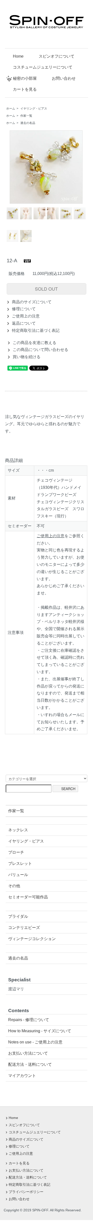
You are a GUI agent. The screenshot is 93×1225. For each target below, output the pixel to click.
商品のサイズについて (32, 302)
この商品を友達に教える (34, 343)
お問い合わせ (64, 78)
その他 (14, 886)
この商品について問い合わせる (40, 349)
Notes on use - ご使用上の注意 (35, 1042)
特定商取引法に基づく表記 (36, 330)
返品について (24, 323)
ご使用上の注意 (26, 316)
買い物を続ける (26, 357)
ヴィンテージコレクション (32, 939)
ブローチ (16, 852)
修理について (24, 309)
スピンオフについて (56, 56)
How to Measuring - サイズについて (39, 1031)
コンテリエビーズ (24, 927)
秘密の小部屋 (25, 78)
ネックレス (18, 830)
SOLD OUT (46, 288)
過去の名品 (27, 123)
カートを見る (25, 89)
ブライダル (18, 916)
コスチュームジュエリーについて (42, 67)
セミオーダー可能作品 (28, 897)
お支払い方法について (28, 1053)
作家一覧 (26, 115)
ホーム (10, 108)
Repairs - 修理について (28, 1020)
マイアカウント (22, 1075)
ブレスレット (20, 863)
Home (18, 56)
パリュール (18, 875)
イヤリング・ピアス (33, 108)
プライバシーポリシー (26, 1192)
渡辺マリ (16, 989)
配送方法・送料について (30, 1064)
